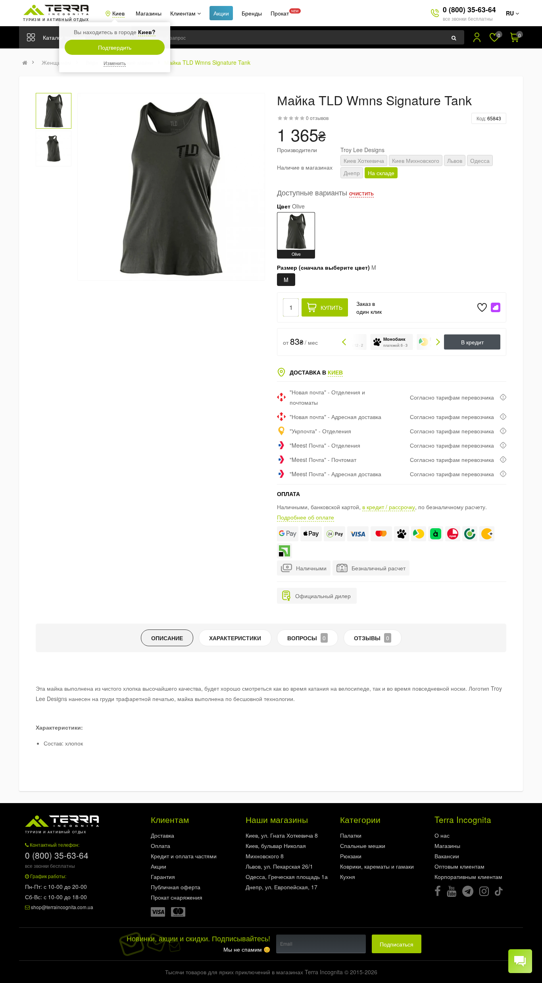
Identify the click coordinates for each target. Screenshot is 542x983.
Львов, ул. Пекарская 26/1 (279, 866)
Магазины (148, 13)
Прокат (280, 13)
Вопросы (306, 638)
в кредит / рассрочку (388, 507)
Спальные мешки (362, 846)
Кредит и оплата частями (184, 856)
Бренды (252, 13)
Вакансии (446, 856)
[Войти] (477, 37)
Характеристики (235, 638)
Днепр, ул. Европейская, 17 (281, 887)
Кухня (347, 877)
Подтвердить (114, 47)
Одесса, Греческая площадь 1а (287, 877)
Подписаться (396, 944)
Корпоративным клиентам (468, 877)
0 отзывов (317, 117)
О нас (442, 835)
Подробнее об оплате (305, 517)
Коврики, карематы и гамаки (377, 866)
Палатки (350, 835)
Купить (331, 307)
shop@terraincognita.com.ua (62, 907)
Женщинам (56, 62)
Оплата (160, 846)
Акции (221, 13)
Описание (167, 638)
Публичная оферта (175, 887)
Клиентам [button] (183, 13)
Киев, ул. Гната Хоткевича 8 (282, 835)
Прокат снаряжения (176, 897)
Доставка (162, 835)
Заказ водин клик (369, 307)
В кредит (472, 342)
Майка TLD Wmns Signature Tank (207, 62)
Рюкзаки (350, 856)
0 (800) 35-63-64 (469, 9)
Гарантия (163, 877)
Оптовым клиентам (459, 866)
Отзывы (371, 638)
